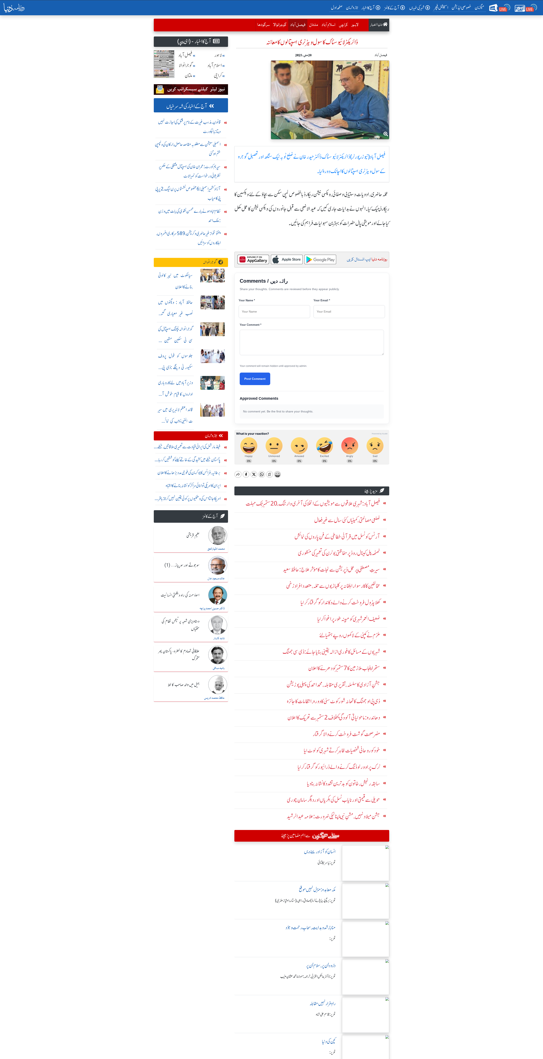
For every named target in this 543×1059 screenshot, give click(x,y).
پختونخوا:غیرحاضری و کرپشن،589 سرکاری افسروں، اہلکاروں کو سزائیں (188, 238)
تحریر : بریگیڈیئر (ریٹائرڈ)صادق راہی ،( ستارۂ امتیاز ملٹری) (305, 900)
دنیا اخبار (376, 25)
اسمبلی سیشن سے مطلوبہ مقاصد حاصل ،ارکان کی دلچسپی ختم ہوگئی (188, 149)
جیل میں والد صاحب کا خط (183, 685)
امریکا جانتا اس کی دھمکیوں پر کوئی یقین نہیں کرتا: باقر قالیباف (189, 499)
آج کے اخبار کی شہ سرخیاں (186, 106)
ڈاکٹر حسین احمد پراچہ (212, 608)
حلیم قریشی (192, 536)
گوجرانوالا (280, 25)
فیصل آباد (296, 25)
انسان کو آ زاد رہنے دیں (320, 852)
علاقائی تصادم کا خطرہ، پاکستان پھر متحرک (178, 655)
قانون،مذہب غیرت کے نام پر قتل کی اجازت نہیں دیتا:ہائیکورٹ (189, 126)
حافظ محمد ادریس (214, 698)
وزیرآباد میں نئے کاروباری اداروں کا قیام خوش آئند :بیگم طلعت (175, 394)
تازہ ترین (352, 7)
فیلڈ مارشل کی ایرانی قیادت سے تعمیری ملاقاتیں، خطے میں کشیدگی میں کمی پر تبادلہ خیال (189, 447)
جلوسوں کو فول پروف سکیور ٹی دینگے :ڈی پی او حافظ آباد (175, 367)
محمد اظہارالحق (216, 549)
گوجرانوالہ (210, 262)
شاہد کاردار (219, 638)
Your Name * (247, 300)
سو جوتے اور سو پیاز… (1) (181, 566)
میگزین (479, 7)
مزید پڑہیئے (371, 490)
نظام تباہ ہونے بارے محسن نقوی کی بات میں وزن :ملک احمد (189, 215)
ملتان (313, 25)
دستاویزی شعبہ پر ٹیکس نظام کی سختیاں (180, 625)
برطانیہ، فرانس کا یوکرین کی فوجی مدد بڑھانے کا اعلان (189, 472)
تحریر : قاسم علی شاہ (326, 1014)
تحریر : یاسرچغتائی (327, 862)
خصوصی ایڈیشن (461, 7)
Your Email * (321, 300)
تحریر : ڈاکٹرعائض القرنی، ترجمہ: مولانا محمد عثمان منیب (308, 976)
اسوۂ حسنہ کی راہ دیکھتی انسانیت (180, 595)
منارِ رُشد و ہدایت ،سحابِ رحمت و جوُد (310, 927)
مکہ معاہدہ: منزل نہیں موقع (317, 890)
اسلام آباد (328, 25)
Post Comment (255, 378)
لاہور (354, 25)
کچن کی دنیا (329, 1041)
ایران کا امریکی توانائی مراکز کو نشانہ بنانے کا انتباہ (193, 485)
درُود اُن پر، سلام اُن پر (321, 965)
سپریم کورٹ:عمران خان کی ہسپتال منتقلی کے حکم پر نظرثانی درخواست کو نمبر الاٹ (190, 171)
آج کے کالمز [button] (392, 7)
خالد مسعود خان (216, 578)
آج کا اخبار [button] (368, 7)
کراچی (343, 25)
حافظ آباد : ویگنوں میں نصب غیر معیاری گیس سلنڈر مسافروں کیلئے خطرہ (175, 314)
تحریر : (332, 938)
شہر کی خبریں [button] (416, 7)
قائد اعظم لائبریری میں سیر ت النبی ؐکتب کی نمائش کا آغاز (175, 421)
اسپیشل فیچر (441, 7)
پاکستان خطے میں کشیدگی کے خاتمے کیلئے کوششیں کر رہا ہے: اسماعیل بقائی (189, 460)
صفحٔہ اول (337, 7)
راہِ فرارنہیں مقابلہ (322, 1003)
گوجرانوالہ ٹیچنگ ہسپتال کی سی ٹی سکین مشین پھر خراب (175, 340)
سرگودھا (263, 25)
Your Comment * (250, 324)
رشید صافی (219, 668)
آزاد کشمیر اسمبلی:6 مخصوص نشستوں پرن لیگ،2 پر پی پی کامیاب (188, 193)
